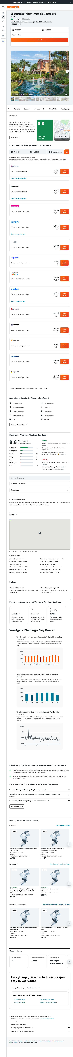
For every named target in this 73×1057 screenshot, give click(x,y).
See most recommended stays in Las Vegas (56, 904)
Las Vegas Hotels (13, 1042)
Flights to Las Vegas (19, 999)
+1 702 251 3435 (16, 24)
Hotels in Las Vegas (19, 1002)
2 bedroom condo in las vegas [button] (50, 889)
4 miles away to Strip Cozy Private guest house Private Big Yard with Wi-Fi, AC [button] (22, 890)
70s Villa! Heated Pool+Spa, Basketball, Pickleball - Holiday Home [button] (53, 849)
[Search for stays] (3, 17)
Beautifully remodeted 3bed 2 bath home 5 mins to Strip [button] (23, 849)
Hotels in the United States (44, 1041)
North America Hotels (29, 1041)
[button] (71, 2)
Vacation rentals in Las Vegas (48, 1002)
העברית (53, 2)
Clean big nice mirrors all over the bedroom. (55, 444)
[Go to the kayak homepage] (13, 7)
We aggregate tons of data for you (22, 1028)
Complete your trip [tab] (18, 988)
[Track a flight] (3, 30)
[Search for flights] (3, 13)
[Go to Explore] (3, 26)
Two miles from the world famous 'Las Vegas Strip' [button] (54, 928)
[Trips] (3, 36)
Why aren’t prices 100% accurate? (22, 1031)
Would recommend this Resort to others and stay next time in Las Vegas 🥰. (55, 453)
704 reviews (26, 19)
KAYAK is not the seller (18, 1024)
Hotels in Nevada (58, 1041)
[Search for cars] (3, 21)
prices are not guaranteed (47, 1018)
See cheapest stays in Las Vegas (60, 864)
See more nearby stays (63, 825)
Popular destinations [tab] (33, 988)
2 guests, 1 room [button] (17, 35)
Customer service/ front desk (53, 469)
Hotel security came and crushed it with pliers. (56, 463)
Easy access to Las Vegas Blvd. (54, 467)
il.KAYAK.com (12, 1041)
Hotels (20, 1041)
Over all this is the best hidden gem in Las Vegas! (54, 449)
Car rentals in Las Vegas (47, 999)
